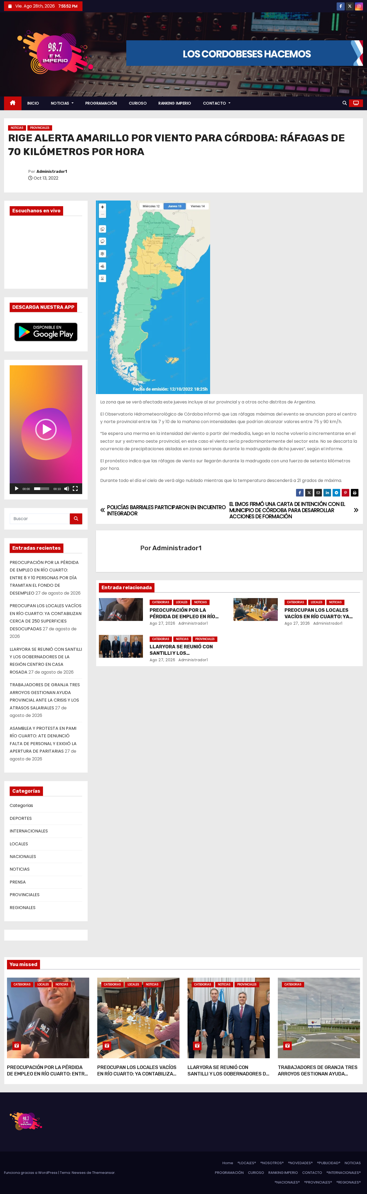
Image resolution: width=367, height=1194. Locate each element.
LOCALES (19, 844)
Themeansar (103, 1172)
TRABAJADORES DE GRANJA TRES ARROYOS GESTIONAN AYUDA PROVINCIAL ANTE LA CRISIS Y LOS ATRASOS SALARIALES (318, 1077)
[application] (46, 429)
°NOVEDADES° (300, 1163)
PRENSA (18, 882)
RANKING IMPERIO (175, 103)
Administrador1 (52, 171)
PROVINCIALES (39, 128)
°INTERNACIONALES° (343, 1172)
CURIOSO (138, 103)
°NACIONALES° (287, 1182)
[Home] (12, 103)
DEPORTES (21, 818)
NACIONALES (23, 856)
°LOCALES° (247, 1163)
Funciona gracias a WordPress (31, 1172)
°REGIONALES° (348, 1182)
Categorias (21, 805)
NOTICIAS (61, 103)
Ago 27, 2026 (162, 623)
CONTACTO (215, 103)
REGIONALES (22, 908)
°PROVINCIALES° (318, 1182)
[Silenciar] (66, 488)
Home (227, 1163)
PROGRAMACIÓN (101, 103)
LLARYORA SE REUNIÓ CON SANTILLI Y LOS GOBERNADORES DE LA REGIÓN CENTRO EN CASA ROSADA (228, 1077)
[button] (345, 103)
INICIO (33, 103)
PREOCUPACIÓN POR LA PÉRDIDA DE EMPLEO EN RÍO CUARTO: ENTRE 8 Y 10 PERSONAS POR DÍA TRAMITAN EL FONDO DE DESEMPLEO (44, 577)
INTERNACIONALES (29, 831)
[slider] (41, 488)
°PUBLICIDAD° (328, 1163)
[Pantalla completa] (75, 488)
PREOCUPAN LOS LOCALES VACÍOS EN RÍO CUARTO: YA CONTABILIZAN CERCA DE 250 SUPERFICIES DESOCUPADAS (137, 1077)
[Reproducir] (16, 488)
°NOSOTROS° (272, 1163)
